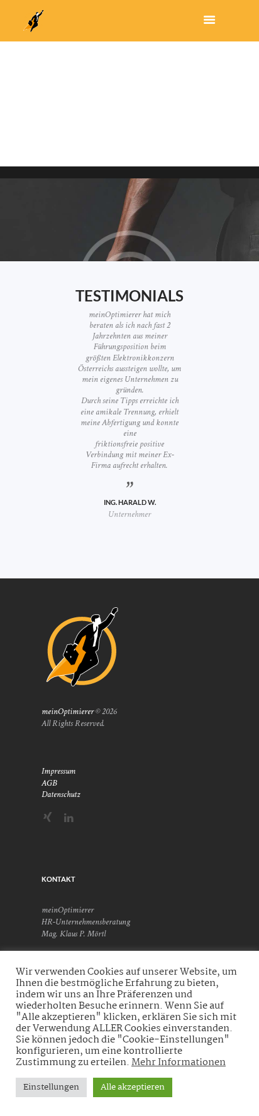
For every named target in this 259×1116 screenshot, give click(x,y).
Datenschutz (60, 794)
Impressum (58, 771)
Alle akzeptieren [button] (133, 1087)
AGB (49, 783)
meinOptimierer (67, 711)
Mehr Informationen (178, 1062)
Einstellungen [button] (51, 1087)
